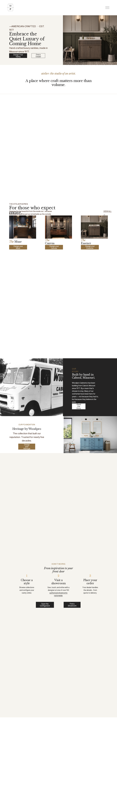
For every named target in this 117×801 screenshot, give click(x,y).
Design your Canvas (54, 247)
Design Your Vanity (18, 56)
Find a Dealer (38, 56)
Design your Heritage (26, 447)
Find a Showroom (72, 605)
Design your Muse (18, 247)
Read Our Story (78, 406)
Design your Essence (90, 247)
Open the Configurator (45, 605)
